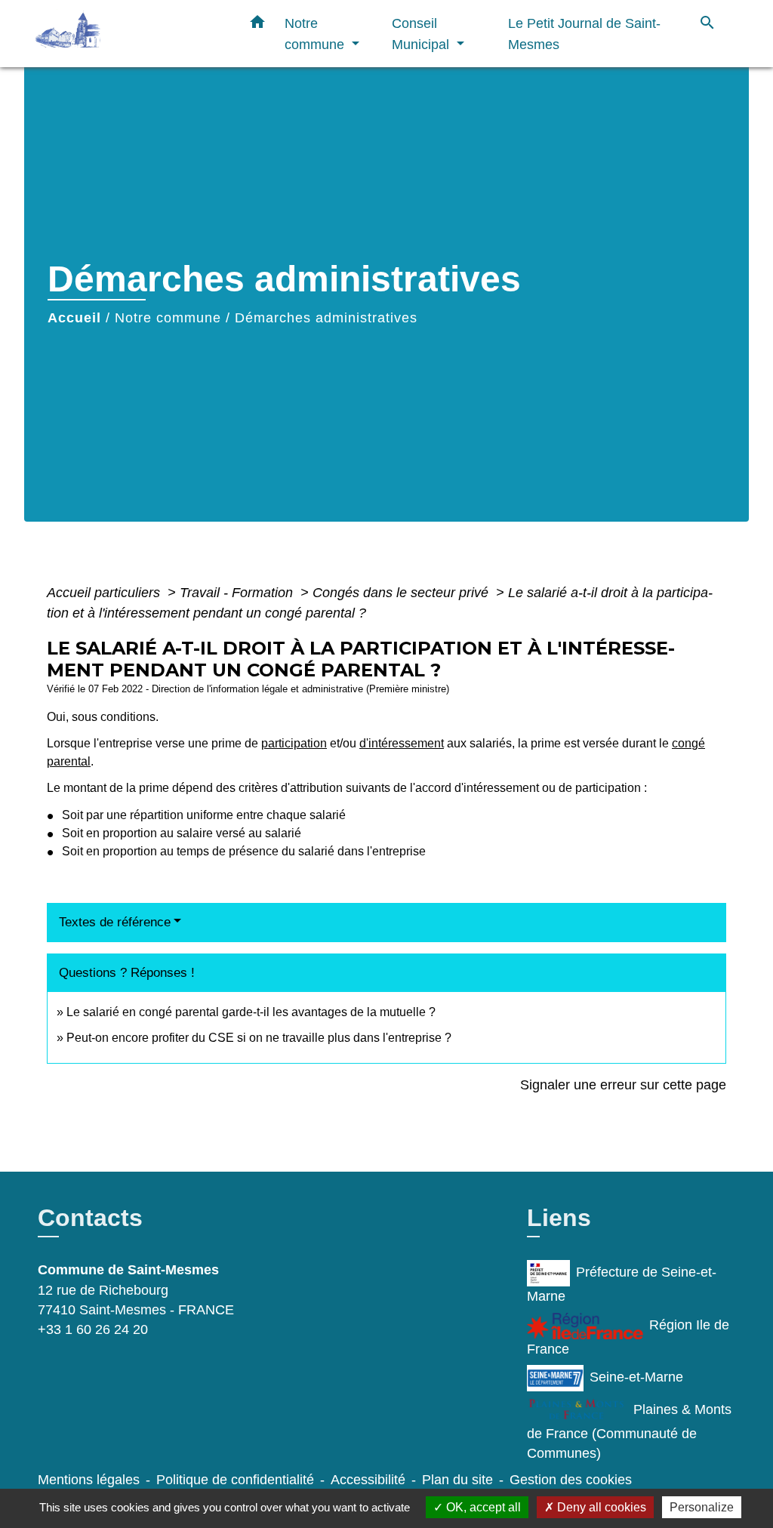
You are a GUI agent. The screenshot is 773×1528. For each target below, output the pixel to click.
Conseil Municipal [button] (422, 33)
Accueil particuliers (105, 592)
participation (294, 743)
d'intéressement (401, 743)
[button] (257, 25)
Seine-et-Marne (636, 1377)
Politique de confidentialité (235, 1479)
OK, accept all (482, 1507)
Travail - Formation (238, 592)
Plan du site (457, 1479)
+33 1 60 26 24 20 (93, 1329)
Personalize (702, 1507)
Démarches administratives (326, 317)
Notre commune (168, 317)
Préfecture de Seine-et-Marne (621, 1284)
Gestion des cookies (571, 1479)
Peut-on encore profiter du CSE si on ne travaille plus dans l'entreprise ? (258, 1037)
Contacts (90, 1217)
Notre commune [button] (316, 33)
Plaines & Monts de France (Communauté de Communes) (629, 1431)
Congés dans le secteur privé (402, 592)
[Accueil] (129, 33)
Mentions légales (89, 1479)
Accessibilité (368, 1479)
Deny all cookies (600, 1507)
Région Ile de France (628, 1337)
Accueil (74, 317)
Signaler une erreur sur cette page (623, 1084)
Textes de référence (115, 922)
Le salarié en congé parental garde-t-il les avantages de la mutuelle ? (251, 1012)
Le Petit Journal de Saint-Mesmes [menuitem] (584, 33)
